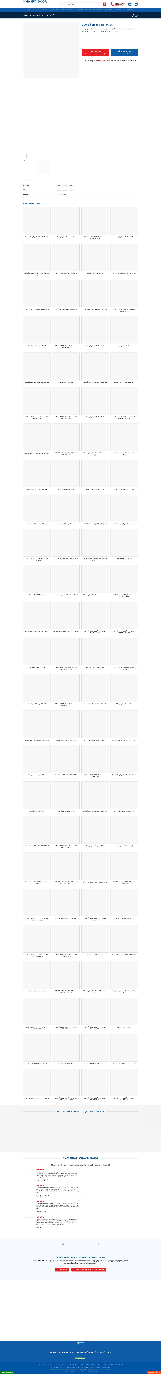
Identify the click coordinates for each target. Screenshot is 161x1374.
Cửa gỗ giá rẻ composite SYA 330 (66, 740)
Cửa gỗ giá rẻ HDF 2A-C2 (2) (95, 417)
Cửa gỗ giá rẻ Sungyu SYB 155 (66, 524)
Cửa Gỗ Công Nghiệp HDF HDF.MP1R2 (37, 846)
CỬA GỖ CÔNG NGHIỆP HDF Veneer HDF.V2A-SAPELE (95, 1028)
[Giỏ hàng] (136, 4)
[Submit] (104, 4)
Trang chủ (27, 15)
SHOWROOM (129, 10)
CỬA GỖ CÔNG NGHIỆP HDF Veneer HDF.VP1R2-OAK (95, 237)
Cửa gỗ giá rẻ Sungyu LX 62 (66, 811)
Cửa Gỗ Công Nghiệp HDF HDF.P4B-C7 (66, 775)
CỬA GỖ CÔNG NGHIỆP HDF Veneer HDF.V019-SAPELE (66, 882)
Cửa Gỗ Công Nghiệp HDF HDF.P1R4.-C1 (66, 595)
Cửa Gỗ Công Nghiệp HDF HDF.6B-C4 (124, 489)
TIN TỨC (109, 10)
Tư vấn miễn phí (155, 1372)
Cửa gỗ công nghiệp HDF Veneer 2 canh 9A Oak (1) (37, 882)
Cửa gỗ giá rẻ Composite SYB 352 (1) (95, 740)
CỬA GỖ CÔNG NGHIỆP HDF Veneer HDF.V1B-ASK (124, 668)
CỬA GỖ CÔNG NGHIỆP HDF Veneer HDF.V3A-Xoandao (66, 417)
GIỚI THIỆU (118, 10)
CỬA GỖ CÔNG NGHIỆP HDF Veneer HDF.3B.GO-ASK (66, 955)
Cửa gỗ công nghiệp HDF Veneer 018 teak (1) (36, 274)
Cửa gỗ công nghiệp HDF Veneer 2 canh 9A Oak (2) (95, 559)
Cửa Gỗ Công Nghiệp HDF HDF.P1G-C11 (37, 237)
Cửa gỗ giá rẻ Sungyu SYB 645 (37, 704)
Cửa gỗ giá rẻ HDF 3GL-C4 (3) (124, 918)
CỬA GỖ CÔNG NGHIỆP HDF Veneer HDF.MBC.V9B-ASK (124, 417)
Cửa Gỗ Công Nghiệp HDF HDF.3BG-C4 (37, 453)
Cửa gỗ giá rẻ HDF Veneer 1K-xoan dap (95, 595)
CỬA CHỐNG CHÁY (68, 10)
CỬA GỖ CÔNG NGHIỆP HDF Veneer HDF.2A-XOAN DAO (66, 346)
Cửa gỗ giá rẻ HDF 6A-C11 (124, 704)
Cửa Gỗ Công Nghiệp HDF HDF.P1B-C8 (124, 954)
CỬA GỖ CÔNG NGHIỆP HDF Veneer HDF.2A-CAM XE (37, 559)
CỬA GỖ (36, 15)
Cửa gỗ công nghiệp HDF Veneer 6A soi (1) (124, 991)
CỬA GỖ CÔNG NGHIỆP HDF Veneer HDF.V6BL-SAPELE (37, 919)
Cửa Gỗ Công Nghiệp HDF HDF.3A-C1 (95, 1063)
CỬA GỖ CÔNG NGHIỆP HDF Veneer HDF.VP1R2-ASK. (124, 882)
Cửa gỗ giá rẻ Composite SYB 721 (37, 524)
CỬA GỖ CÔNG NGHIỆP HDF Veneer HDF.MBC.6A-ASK (95, 632)
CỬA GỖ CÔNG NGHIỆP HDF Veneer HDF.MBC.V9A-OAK (95, 1099)
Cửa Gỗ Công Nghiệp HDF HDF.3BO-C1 (37, 1098)
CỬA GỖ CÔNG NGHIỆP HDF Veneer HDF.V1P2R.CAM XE (66, 991)
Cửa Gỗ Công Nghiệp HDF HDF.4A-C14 (95, 524)
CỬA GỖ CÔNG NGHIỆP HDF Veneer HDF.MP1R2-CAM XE (37, 955)
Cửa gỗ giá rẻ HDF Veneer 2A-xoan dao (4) (95, 453)
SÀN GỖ (88, 10)
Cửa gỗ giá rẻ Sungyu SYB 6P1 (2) (124, 811)
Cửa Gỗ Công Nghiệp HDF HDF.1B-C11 (95, 382)
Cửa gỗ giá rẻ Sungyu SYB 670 (37, 346)
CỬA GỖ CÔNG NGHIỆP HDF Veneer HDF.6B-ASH (124, 310)
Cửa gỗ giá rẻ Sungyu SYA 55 (37, 775)
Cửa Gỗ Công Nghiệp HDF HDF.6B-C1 (95, 704)
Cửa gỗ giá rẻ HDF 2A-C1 (124, 346)
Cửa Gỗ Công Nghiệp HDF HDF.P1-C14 (124, 524)
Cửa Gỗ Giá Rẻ (48, 15)
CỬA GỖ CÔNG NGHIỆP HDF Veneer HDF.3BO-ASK (66, 453)
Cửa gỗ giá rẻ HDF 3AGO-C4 (124, 237)
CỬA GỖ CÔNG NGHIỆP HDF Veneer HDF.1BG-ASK (37, 417)
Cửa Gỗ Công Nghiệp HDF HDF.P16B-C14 (66, 631)
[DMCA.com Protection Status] (80, 1358)
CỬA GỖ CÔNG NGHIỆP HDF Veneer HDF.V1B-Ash (95, 775)
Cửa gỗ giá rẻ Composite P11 (66, 237)
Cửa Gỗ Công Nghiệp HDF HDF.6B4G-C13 (37, 309)
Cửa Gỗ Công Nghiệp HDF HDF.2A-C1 (124, 273)
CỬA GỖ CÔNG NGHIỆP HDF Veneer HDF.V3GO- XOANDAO (66, 1099)
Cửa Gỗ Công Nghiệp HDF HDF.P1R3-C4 (124, 1063)
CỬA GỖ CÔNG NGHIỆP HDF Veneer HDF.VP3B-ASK (66, 704)
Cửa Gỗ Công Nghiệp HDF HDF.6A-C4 (66, 273)
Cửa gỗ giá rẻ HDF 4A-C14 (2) (66, 489)
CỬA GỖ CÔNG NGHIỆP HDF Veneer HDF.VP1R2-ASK (66, 1028)
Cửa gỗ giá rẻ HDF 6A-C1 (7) (124, 846)
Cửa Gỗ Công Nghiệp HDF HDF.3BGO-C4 (124, 775)
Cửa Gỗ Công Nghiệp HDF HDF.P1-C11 (95, 811)
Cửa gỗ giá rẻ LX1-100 (124, 1027)
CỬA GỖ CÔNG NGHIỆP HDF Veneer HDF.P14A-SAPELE (124, 632)
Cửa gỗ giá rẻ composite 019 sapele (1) (37, 740)
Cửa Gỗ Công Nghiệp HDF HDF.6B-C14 (37, 382)
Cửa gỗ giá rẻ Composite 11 (66, 1063)
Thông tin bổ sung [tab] (28, 179)
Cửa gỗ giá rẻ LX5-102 (66, 382)
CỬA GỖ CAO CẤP (43, 10)
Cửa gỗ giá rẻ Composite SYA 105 (124, 382)
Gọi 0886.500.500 (8, 1372)
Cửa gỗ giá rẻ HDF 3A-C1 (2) (95, 346)
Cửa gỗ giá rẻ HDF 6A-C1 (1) (95, 489)
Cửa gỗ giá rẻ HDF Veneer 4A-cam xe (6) (95, 882)
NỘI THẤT (80, 10)
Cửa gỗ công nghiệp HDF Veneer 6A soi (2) (124, 453)
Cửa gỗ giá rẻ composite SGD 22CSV (66, 309)
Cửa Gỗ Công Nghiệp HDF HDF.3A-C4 (37, 489)
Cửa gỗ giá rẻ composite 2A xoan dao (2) (66, 918)
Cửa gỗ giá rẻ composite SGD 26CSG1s (95, 309)
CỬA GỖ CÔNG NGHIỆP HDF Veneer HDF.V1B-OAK (95, 919)
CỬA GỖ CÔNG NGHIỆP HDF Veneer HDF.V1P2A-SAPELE (66, 668)
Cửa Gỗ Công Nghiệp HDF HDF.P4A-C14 (124, 740)
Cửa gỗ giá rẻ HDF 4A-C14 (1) (95, 954)
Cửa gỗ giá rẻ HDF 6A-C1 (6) (37, 667)
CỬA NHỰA (55, 10)
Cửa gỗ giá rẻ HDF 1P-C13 (95, 273)
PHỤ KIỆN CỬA (98, 10)
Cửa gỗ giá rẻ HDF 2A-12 (36, 811)
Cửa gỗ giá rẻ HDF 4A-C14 (37, 595)
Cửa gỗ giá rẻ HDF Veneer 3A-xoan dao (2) (95, 991)
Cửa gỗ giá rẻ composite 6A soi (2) (37, 991)
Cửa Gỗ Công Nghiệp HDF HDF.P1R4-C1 (37, 631)
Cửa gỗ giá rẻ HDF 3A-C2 (124, 558)
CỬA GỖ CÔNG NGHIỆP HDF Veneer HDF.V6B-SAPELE (37, 1028)
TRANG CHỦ (31, 10)
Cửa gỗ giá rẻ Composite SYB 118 (37, 1063)
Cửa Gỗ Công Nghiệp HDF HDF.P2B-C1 (66, 558)
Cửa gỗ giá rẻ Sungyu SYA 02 (95, 846)
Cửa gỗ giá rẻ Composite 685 (95, 667)
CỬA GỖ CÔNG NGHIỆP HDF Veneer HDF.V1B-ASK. (124, 1099)
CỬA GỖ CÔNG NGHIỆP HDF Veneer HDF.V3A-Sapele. (124, 595)
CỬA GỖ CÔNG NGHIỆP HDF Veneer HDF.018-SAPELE (66, 846)
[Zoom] (26, 156)
